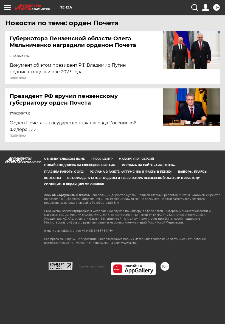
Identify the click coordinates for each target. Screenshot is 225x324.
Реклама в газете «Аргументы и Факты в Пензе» (131, 172)
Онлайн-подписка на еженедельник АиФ (80, 165)
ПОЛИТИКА (18, 78)
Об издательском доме (64, 159)
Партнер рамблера (91, 266)
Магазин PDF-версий (136, 159)
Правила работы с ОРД (63, 172)
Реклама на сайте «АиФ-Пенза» (149, 165)
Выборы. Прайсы (192, 172)
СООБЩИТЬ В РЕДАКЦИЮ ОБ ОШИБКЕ (74, 184)
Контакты (52, 178)
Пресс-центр (102, 159)
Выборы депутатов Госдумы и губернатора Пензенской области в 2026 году (133, 178)
